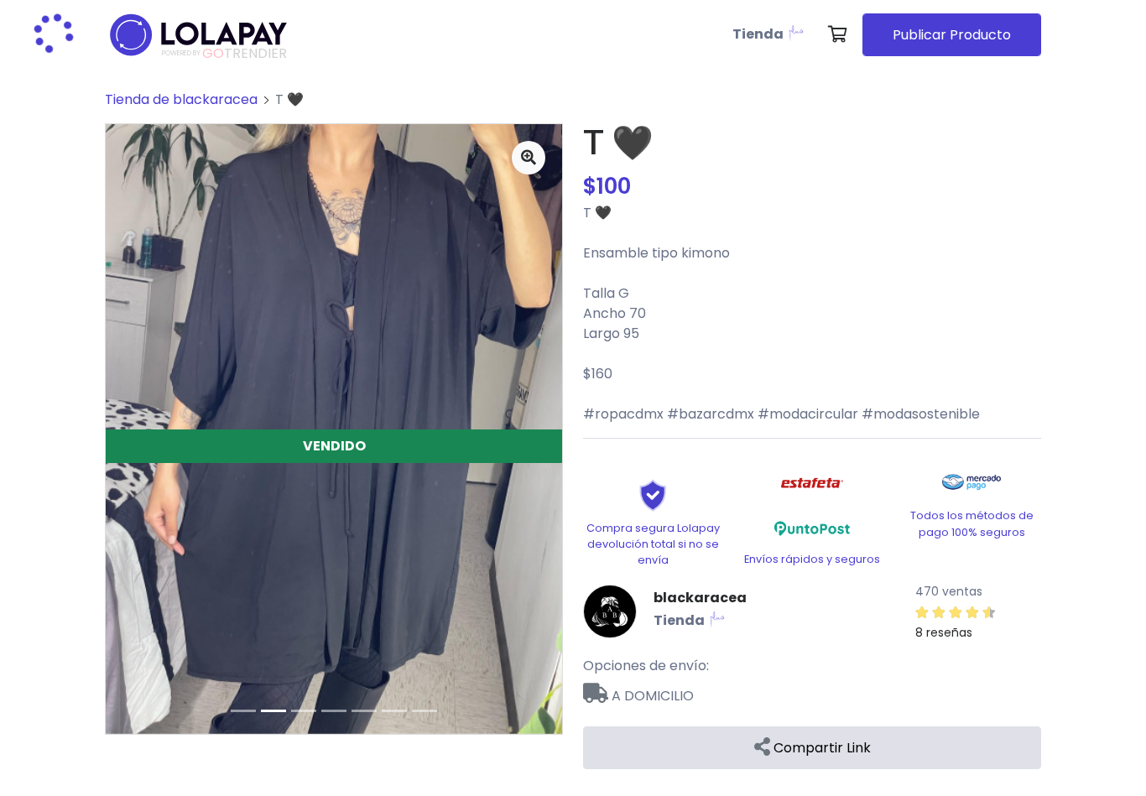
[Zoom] (528, 157)
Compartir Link (820, 747)
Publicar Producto (952, 34)
